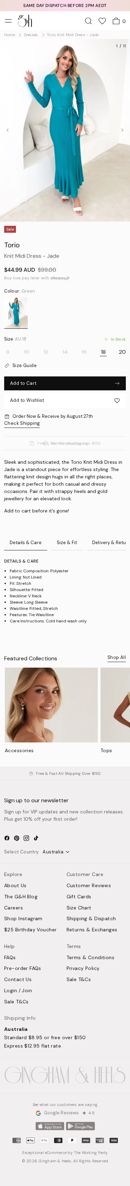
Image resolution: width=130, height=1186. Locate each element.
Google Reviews (61, 1113)
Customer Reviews (89, 886)
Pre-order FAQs (22, 968)
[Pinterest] (16, 838)
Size (15, 339)
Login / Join (18, 991)
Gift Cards (79, 897)
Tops (106, 750)
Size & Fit (67, 543)
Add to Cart (23, 383)
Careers (13, 908)
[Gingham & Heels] (65, 1075)
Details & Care (26, 543)
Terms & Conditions (91, 958)
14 (65, 352)
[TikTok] (36, 838)
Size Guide (24, 365)
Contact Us (18, 979)
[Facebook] (7, 838)
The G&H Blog (20, 897)
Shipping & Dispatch (91, 919)
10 (26, 352)
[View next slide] (122, 130)
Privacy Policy (83, 968)
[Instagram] (26, 838)
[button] (65, 400)
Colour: (19, 291)
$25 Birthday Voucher (30, 930)
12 (45, 352)
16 (84, 352)
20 (122, 352)
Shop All (116, 657)
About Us (15, 886)
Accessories (19, 750)
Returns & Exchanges (92, 930)
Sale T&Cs (16, 1002)
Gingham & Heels (55, 1161)
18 (103, 352)
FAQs (10, 958)
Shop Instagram (23, 919)
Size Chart (79, 908)
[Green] (16, 313)
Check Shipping (22, 423)
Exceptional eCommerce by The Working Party (64, 1152)
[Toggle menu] (8, 21)
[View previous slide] (7, 130)
